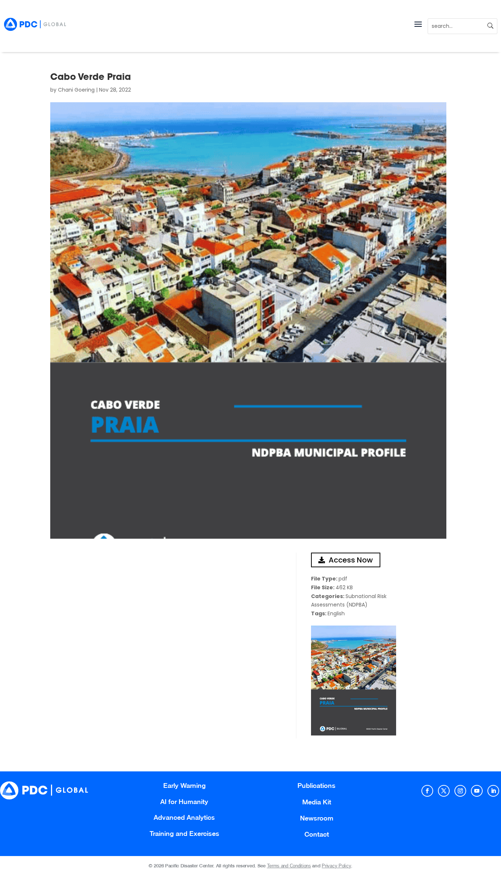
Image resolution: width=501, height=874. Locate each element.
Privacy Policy (336, 866)
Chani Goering (76, 89)
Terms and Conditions (289, 866)
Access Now (351, 560)
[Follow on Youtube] (477, 791)
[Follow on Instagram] (460, 791)
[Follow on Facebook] (427, 791)
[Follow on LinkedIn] (493, 791)
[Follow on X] (444, 791)
